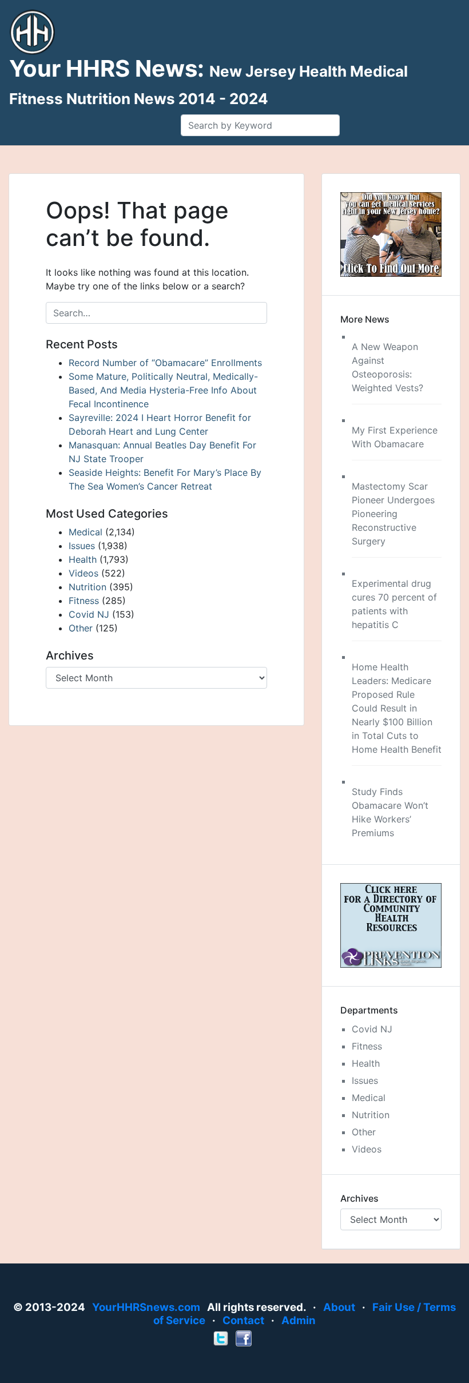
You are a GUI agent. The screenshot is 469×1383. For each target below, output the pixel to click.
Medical (85, 532)
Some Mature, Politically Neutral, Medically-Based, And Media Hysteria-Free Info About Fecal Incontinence (163, 390)
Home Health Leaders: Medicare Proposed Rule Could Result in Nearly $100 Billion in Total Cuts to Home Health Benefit (397, 708)
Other (81, 628)
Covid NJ (89, 614)
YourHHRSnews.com (146, 1307)
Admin (298, 1320)
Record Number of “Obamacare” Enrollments (165, 362)
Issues (82, 545)
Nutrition (87, 587)
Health (83, 559)
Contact (243, 1320)
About (339, 1307)
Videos (83, 573)
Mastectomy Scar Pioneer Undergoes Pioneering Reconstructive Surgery (393, 513)
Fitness (84, 600)
